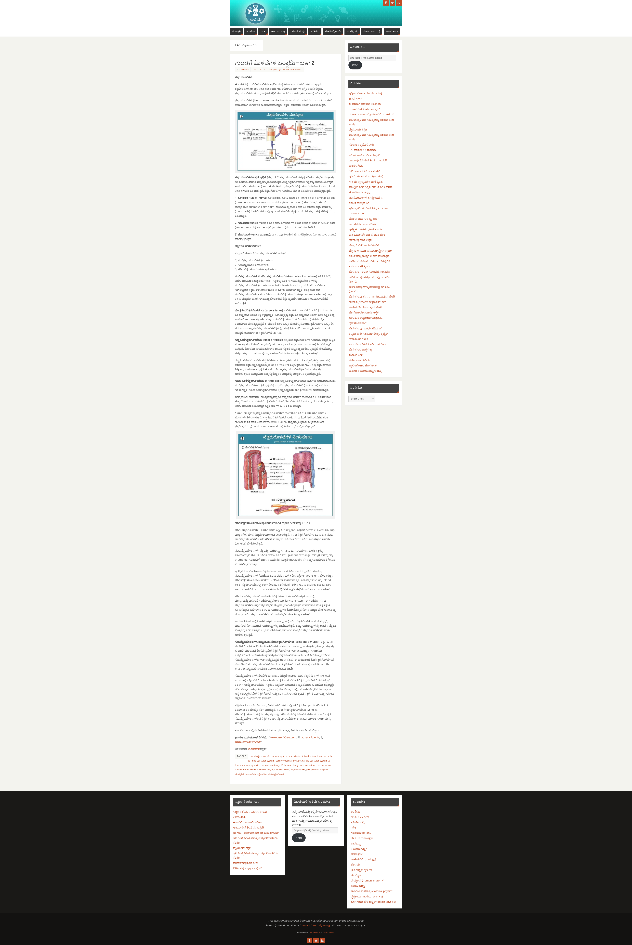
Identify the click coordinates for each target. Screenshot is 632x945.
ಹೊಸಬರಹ (254, 749)
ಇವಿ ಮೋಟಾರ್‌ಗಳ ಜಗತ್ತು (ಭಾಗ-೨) (366, 176)
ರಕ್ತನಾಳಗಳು (262, 774)
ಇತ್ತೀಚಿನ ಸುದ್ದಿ (357, 822)
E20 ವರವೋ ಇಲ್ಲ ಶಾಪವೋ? (363, 150)
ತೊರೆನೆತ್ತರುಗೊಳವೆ (282, 769)
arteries (287, 756)
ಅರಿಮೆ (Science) (360, 817)
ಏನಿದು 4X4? (355, 98)
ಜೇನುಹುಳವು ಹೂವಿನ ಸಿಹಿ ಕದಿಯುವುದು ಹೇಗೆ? (372, 296)
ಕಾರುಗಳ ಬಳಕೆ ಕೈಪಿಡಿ (359, 266)
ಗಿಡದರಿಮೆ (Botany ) (361, 833)
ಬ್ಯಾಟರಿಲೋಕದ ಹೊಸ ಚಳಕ (363, 365)
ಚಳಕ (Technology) (362, 838)
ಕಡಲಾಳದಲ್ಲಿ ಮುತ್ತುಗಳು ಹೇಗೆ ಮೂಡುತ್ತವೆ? (369, 256)
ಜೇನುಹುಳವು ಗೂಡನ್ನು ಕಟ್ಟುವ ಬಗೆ (365, 328)
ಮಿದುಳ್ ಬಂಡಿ (356, 355)
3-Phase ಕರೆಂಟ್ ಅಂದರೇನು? (364, 171)
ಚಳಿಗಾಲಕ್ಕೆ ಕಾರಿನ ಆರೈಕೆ (360, 240)
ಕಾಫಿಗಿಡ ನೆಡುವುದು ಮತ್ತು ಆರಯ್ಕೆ (365, 371)
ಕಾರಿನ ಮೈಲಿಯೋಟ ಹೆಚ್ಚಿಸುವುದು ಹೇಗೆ (367, 302)
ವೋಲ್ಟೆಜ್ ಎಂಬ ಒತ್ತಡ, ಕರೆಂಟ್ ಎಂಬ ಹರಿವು (371, 187)
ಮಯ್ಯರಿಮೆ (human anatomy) (285, 69)
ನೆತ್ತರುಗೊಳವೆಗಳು (298, 769)
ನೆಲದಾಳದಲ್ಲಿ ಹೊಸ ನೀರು (361, 144)
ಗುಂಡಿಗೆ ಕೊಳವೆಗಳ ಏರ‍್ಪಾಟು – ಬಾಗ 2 (274, 63)
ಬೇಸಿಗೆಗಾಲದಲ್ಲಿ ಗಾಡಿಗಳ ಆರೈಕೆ (364, 312)
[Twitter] (392, 3)
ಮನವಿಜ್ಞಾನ (356, 875)
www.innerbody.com (248, 742)
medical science (308, 765)
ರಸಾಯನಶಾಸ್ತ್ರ (358, 886)
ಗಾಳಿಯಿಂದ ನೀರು (357, 213)
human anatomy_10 (272, 765)
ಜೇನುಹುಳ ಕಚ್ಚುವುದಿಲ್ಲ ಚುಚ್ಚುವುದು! (366, 318)
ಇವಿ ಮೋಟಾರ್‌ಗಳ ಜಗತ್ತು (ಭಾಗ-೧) (366, 197)
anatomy (277, 756)
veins (321, 765)
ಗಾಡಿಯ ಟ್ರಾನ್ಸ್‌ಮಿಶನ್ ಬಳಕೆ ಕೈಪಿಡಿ (366, 181)
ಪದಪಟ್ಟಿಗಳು (357, 854)
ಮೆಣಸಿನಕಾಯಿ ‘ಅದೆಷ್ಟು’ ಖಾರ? (364, 218)
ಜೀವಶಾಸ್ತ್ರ (356, 843)
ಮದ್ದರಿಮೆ (324, 769)
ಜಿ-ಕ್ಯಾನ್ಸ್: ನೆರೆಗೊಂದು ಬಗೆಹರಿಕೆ (364, 245)
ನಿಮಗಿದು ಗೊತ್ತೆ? (359, 849)
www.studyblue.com (283, 737)
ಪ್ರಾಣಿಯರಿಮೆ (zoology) (363, 859)
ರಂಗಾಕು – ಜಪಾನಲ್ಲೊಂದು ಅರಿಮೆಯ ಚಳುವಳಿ (371, 114)
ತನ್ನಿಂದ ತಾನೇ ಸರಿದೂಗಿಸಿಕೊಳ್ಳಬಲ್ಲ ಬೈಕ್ (368, 334)
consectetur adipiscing (316, 925)
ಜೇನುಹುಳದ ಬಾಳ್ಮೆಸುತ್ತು (360, 349)
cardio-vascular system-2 (316, 760)
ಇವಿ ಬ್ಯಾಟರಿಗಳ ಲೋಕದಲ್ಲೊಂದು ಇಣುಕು (369, 208)
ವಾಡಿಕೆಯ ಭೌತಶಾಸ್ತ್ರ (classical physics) (372, 891)
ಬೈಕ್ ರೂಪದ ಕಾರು (358, 323)
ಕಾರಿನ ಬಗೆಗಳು (356, 166)
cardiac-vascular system (261, 760)
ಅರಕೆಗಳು (355, 811)
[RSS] (399, 3)
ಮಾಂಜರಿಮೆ (251, 774)
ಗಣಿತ (353, 827)
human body (291, 765)
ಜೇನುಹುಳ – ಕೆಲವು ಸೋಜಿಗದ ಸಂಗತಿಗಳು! (370, 271)
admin (245, 69)
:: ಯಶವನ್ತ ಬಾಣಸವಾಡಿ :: (260, 756)
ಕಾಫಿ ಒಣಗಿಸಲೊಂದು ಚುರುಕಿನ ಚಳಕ (367, 234)
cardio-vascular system (288, 760)
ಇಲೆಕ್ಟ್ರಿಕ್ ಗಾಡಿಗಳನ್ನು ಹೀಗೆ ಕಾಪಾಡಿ (365, 229)
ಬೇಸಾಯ (355, 864)
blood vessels (324, 756)
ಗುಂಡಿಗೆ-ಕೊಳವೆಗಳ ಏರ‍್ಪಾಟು (261, 769)
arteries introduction (304, 756)
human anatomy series (247, 765)
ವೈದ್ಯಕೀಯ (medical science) (367, 896)
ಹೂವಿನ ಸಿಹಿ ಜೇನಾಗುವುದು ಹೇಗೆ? (365, 307)
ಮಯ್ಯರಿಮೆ (239, 774)
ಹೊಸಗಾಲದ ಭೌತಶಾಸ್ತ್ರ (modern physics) (373, 902)
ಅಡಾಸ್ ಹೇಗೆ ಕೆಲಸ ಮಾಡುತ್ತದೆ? (364, 109)
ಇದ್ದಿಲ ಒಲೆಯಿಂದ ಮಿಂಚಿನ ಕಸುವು (365, 93)
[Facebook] (386, 3)
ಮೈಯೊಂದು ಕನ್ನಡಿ (358, 129)
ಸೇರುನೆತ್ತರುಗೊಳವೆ (276, 774)
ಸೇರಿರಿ (355, 65)
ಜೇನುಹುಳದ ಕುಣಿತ (358, 339)
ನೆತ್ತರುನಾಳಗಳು (312, 769)
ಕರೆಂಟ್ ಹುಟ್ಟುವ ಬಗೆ (359, 203)
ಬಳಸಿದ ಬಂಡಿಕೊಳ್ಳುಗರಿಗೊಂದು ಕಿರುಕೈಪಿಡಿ (369, 261)
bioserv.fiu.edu (309, 737)
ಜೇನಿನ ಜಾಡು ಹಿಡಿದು (359, 360)
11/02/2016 (258, 69)
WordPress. (329, 932)
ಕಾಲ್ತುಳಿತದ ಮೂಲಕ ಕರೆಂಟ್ (362, 224)
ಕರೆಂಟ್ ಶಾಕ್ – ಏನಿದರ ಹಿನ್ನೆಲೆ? (364, 155)
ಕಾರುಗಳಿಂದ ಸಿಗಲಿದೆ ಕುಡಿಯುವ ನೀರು (367, 344)
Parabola (315, 932)
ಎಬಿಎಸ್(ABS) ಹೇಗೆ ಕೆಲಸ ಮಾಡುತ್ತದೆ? (368, 160)
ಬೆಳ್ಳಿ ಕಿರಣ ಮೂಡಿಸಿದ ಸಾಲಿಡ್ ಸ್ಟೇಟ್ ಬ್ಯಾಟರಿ (370, 250)
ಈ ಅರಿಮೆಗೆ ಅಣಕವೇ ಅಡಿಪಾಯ (365, 104)
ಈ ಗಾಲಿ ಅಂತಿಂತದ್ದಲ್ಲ (359, 192)
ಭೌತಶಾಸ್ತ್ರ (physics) (361, 870)
